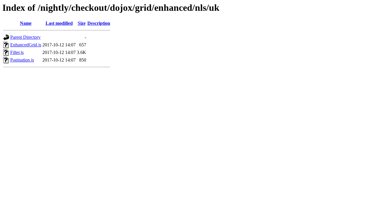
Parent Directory (25, 37)
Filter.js (17, 52)
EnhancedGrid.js (25, 44)
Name (26, 23)
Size (82, 23)
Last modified (59, 23)
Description (98, 23)
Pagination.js (22, 59)
